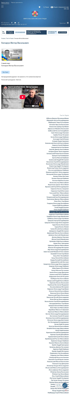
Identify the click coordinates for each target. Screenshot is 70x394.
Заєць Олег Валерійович (61, 256)
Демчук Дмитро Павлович (60, 237)
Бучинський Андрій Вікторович (59, 160)
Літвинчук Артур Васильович (59, 372)
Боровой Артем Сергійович (60, 147)
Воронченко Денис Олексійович (58, 184)
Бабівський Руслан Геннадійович (58, 130)
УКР (65, 9)
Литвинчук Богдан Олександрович (58, 365)
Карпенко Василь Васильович (59, 283)
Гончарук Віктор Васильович (59, 212)
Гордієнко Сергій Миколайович (59, 214)
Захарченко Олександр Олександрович (56, 264)
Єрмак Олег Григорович (61, 243)
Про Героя (5, 72)
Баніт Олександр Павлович (60, 133)
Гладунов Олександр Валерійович (58, 203)
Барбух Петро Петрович (61, 135)
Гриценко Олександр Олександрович (57, 222)
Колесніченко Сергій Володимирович (57, 301)
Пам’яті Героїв (9, 38)
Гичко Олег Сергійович (61, 201)
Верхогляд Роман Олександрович (58, 168)
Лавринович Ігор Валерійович (59, 353)
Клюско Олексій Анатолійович (59, 291)
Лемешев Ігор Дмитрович (60, 363)
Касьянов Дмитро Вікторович (59, 287)
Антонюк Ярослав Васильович (59, 124)
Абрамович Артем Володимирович (58, 120)
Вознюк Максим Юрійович (60, 178)
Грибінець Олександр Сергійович (58, 218)
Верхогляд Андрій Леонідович (59, 166)
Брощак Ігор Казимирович (60, 155)
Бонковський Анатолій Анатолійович (57, 143)
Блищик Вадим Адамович (60, 141)
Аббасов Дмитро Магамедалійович (57, 118)
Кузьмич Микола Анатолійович (59, 343)
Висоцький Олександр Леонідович (57, 174)
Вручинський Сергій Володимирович (57, 186)
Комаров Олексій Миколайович (59, 305)
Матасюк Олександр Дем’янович (58, 320)
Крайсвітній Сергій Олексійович (58, 336)
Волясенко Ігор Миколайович (59, 182)
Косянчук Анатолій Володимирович (57, 318)
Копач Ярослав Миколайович (59, 307)
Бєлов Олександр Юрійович (60, 137)
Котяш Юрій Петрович (61, 324)
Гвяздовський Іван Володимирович (58, 197)
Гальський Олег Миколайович (59, 193)
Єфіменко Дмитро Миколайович (58, 245)
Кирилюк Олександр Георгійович (58, 289)
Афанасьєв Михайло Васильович (58, 128)
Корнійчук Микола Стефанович (59, 309)
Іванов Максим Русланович (60, 270)
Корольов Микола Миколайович (58, 311)
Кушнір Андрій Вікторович (60, 351)
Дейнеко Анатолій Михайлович (59, 235)
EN (68, 9)
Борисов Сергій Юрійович (60, 145)
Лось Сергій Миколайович (60, 376)
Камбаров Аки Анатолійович (60, 278)
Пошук (47, 7)
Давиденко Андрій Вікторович (59, 231)
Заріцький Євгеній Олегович (60, 262)
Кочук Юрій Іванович (62, 330)
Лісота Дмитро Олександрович (59, 370)
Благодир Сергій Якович (61, 139)
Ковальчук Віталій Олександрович (58, 297)
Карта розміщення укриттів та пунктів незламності (34, 32)
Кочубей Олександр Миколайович (58, 328)
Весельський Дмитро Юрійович (58, 170)
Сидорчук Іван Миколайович (59, 355)
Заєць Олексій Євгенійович (60, 258)
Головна (3, 38)
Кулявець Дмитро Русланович (59, 347)
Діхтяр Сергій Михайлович (60, 239)
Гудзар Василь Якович (62, 227)
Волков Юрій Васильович (60, 180)
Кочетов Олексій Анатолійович (59, 326)
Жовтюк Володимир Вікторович (58, 247)
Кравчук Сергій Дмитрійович (59, 334)
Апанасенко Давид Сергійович (59, 126)
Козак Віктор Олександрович (59, 299)
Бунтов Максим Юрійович (60, 157)
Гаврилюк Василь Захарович (60, 189)
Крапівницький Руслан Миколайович (57, 338)
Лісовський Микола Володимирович (57, 367)
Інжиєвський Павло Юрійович (59, 274)
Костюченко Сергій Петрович (59, 316)
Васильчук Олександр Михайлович (57, 164)
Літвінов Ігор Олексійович (60, 374)
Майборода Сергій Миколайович (58, 392)
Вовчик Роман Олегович (61, 176)
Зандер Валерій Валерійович (59, 260)
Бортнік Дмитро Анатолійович (59, 149)
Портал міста (5, 2)
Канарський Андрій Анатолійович (58, 280)
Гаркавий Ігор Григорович (61, 195)
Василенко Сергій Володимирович (58, 162)
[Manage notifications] (66, 390)
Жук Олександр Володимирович (58, 249)
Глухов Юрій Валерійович (61, 205)
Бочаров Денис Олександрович (59, 151)
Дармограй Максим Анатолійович (58, 233)
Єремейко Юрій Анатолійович (59, 241)
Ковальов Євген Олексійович (59, 293)
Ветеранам (62, 32)
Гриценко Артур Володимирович (58, 220)
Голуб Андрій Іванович (62, 207)
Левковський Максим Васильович (58, 361)
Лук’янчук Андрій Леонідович (59, 378)
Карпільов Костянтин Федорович (58, 285)
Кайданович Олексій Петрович (59, 276)
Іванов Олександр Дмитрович (59, 272)
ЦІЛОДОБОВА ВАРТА (14, 24)
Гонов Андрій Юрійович (61, 209)
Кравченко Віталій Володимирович (57, 332)
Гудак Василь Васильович (60, 224)
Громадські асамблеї (52, 32)
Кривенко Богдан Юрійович (60, 341)
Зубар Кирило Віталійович (60, 268)
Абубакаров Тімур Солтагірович (58, 122)
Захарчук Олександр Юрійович (59, 266)
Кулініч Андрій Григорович (60, 345)
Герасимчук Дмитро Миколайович (58, 199)
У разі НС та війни (10, 32)
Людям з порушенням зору (61, 7)
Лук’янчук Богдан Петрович (60, 380)
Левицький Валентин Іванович (59, 357)
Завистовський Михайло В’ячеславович (56, 251)
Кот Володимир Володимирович (58, 322)
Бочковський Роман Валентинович (58, 153)
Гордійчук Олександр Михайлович (58, 216)
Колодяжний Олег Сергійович (59, 303)
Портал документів (16, 2)
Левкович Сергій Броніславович (58, 359)
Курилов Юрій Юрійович (61, 349)
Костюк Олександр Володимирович (57, 314)
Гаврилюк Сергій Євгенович (60, 191)
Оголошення (20, 32)
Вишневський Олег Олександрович (57, 172)
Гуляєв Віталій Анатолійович (60, 229)
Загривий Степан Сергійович (60, 253)
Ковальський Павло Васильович (58, 295)
